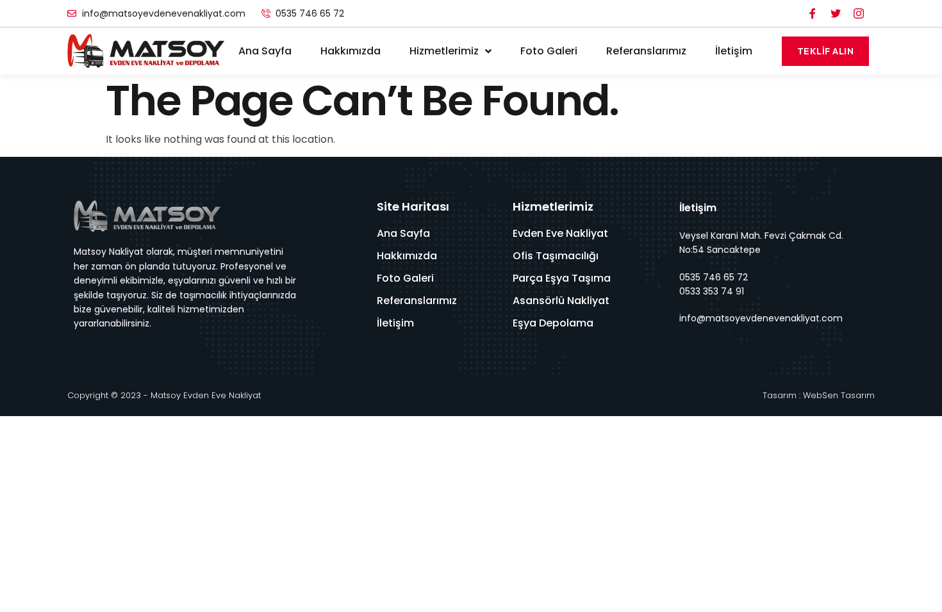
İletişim (733, 51)
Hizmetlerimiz (444, 51)
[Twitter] (835, 13)
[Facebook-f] (812, 13)
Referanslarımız (646, 51)
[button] (826, 51)
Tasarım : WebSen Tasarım (819, 395)
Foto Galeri (548, 51)
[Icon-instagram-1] (859, 13)
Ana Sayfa (265, 51)
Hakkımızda (350, 51)
